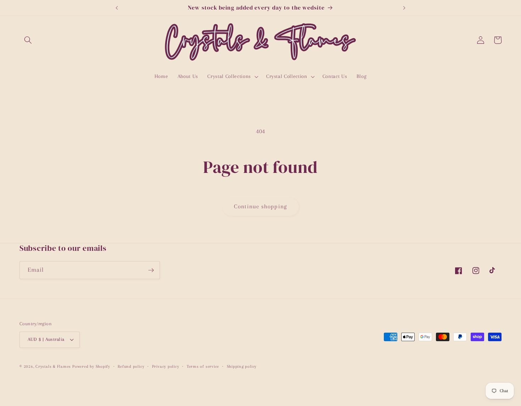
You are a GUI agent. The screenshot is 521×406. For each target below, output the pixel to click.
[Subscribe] (150, 270)
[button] (28, 40)
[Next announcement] (404, 8)
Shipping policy (242, 366)
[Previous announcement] (116, 8)
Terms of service (203, 366)
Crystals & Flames (53, 366)
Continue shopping (260, 206)
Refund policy (131, 366)
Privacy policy (165, 366)
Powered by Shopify (91, 366)
